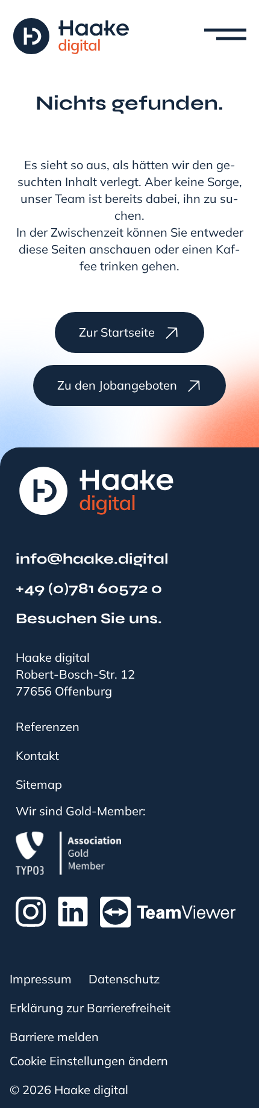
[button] (213, 36)
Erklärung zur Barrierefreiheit (90, 1008)
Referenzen (48, 727)
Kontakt (37, 756)
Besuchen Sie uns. (89, 618)
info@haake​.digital (92, 559)
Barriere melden (54, 1037)
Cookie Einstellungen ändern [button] (89, 1060)
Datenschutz (124, 979)
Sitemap (39, 785)
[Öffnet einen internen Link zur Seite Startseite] (71, 36)
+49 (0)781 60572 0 (89, 588)
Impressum (41, 979)
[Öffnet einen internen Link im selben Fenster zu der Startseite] (96, 491)
